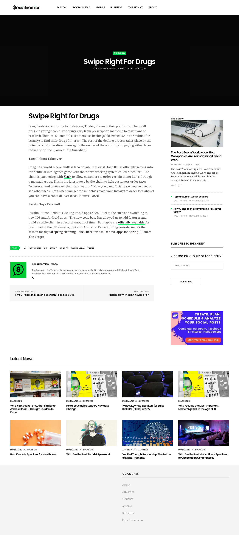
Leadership (16, 401)
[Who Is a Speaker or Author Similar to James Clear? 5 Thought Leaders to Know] (35, 384)
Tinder (90, 248)
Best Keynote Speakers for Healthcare (33, 454)
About (152, 7)
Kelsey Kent (177, 165)
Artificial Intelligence (135, 450)
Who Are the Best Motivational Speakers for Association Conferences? (202, 456)
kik (45, 248)
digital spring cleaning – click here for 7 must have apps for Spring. (92, 232)
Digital (62, 7)
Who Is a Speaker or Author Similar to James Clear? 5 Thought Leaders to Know (32, 409)
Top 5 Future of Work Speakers (190, 196)
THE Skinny (135, 7)
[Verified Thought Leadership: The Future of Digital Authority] (147, 433)
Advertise (128, 492)
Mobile (100, 7)
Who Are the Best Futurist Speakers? (88, 454)
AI (25, 248)
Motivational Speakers (80, 401)
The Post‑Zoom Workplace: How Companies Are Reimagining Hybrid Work (196, 156)
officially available (131, 222)
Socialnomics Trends (105, 68)
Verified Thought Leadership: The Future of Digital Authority (146, 456)
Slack (67, 176)
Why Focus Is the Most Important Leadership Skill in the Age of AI (198, 407)
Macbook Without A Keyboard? (129, 295)
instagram (35, 248)
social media (78, 248)
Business (116, 7)
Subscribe (129, 513)
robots (64, 248)
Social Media (81, 7)
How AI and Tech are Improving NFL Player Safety (197, 210)
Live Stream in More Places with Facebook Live (45, 295)
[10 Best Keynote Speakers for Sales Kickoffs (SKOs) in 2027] (147, 384)
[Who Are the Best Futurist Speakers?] (91, 433)
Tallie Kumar (180, 200)
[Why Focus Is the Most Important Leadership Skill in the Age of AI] (203, 384)
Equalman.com (132, 520)
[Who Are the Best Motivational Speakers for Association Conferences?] (203, 433)
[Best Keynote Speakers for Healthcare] (35, 433)
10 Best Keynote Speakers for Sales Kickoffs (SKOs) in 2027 (143, 407)
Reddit (53, 248)
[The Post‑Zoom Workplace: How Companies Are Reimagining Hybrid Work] (197, 133)
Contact (127, 499)
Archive (127, 506)
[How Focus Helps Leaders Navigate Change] (91, 384)
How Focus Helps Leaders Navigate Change (87, 407)
